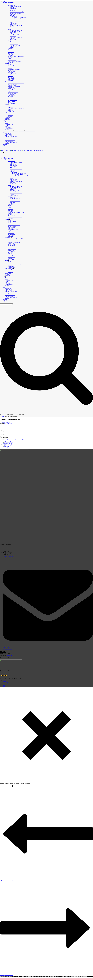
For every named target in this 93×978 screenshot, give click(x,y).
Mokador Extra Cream (10, 140)
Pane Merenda (11, 77)
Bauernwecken (13, 9)
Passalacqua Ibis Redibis (11, 142)
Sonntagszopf (13, 46)
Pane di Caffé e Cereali (13, 73)
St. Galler (10, 58)
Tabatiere (10, 102)
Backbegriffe (8, 117)
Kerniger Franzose (12, 93)
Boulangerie (8, 81)
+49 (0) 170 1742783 (8, 556)
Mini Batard (10, 96)
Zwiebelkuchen (13, 27)
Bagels (9, 105)
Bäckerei (7, 3)
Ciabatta (9, 67)
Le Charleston (11, 94)
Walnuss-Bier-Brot (12, 60)
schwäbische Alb (11, 5)
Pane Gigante (11, 74)
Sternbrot (10, 57)
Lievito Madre (11, 113)
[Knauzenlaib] (6, 446)
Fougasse (10, 90)
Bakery (6, 104)
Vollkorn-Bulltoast (11, 111)
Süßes (9, 40)
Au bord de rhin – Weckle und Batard (16, 83)
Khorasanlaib (13, 36)
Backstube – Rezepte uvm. (9, 2)
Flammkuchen (8, 121)
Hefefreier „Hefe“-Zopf (15, 45)
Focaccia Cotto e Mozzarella (14, 69)
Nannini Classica (9, 141)
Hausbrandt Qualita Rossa (11, 136)
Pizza (6, 123)
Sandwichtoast (11, 110)
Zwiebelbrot (10, 62)
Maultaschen (8, 127)
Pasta (6, 125)
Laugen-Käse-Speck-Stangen (16, 18)
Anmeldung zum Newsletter (6, 546)
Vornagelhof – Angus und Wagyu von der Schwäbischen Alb (16, 441)
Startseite (2, 416)
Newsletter (5, 681)
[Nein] (86, 976)
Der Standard (13, 10)
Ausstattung (7, 118)
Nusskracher (10, 50)
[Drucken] (0, 436)
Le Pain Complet (11, 95)
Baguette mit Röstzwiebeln (14, 86)
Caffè (4, 132)
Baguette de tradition (12, 84)
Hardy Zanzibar (8, 135)
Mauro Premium (8, 138)
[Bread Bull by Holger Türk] (19, 131)
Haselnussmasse (14, 44)
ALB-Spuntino (13, 8)
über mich (5, 144)
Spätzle (6, 126)
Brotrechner (7, 119)
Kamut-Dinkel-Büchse (15, 34)
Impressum (5, 683)
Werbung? (5, 145)
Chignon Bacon (11, 88)
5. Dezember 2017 (8, 423)
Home (4, 680)
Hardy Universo (8, 134)
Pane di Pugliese (11, 78)
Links (4, 685)
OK (73, 976)
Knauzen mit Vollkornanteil (16, 37)
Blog (4, 1)
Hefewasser (10, 115)
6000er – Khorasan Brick (15, 31)
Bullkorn (12, 33)
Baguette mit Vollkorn (12, 85)
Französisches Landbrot (13, 92)
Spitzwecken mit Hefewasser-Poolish (16, 56)
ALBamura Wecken (12, 65)
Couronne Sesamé (12, 89)
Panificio (7, 63)
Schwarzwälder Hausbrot (15, 21)
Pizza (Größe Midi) (9, 124)
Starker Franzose (11, 101)
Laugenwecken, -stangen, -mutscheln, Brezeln (20, 20)
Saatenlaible (10, 53)
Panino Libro (10, 76)
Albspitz (12, 7)
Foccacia (10, 68)
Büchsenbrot (13, 32)
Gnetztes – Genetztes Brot (16, 13)
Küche (4, 120)
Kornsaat (12, 38)
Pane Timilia (10, 80)
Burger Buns (10, 107)
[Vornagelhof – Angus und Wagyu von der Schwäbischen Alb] (16, 439)
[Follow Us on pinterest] (5, 652)
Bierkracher (10, 48)
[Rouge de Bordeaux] (8, 442)
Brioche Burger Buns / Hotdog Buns (16, 108)
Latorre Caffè (8, 137)
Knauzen (12, 15)
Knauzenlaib (5, 447)
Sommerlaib (10, 55)
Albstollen (12, 41)
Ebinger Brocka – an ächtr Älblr (17, 12)
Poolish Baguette (11, 87)
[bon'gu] (11, 668)
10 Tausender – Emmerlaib (16, 30)
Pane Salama (11, 79)
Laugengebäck (13, 16)
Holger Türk (9, 655)
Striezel (12, 47)
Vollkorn (9, 29)
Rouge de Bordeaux (12, 100)
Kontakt (4, 146)
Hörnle (9, 49)
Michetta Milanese (12, 70)
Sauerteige (10, 116)
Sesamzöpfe (10, 54)
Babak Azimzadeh (6, 422)
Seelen (11, 22)
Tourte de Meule (11, 103)
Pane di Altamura (11, 71)
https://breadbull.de (7, 649)
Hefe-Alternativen (9, 112)
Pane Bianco (10, 72)
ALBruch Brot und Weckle (16, 6)
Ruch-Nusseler (11, 52)
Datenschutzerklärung (7, 682)
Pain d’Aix (10, 97)
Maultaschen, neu (9, 128)
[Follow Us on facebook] (1, 652)
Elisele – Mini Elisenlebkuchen (17, 43)
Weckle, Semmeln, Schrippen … (15, 61)
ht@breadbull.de (6, 647)
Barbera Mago (8, 133)
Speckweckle (13, 24)
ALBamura (10, 64)
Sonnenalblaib (13, 23)
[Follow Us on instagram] (3, 652)
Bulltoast (10, 109)
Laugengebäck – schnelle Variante (18, 17)
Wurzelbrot (12, 26)
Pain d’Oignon (11, 98)
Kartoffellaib (12, 14)
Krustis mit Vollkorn (14, 39)
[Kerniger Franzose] (7, 444)
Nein (76, 976)
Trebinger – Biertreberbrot (16, 25)
